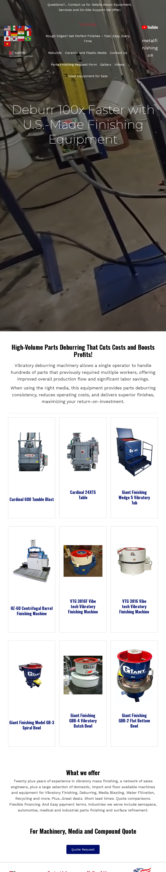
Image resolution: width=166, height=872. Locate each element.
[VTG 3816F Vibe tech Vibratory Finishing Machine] (83, 561)
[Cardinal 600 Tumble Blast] (31, 452)
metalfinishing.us (150, 47)
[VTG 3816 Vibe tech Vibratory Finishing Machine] (134, 561)
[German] (14, 33)
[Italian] (28, 33)
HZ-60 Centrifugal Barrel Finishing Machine (32, 610)
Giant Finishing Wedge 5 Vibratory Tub (134, 497)
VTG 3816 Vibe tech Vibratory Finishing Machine (134, 606)
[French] (7, 33)
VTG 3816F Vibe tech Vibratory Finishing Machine (83, 606)
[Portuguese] (28, 38)
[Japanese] (7, 38)
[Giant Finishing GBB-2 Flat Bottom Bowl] (134, 675)
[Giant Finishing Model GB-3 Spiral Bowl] (31, 675)
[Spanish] (14, 28)
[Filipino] (28, 28)
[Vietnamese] (7, 44)
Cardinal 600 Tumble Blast (32, 499)
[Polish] (21, 38)
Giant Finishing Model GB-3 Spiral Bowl (31, 725)
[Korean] (14, 38)
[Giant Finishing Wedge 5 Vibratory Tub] (134, 452)
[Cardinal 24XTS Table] (83, 452)
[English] (7, 28)
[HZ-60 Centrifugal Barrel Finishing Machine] (31, 561)
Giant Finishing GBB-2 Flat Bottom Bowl (134, 720)
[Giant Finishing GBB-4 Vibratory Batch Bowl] (83, 675)
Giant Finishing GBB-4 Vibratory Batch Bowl (83, 720)
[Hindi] (21, 33)
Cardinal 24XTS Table (83, 494)
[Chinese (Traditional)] (21, 28)
